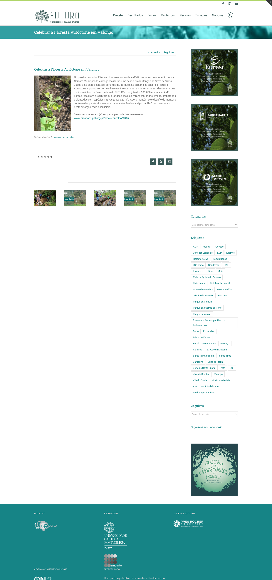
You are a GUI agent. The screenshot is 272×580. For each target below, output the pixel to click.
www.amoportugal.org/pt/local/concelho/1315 (101, 118)
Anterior (155, 52)
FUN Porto (198, 265)
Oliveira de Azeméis (203, 295)
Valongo (218, 374)
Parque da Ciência (202, 301)
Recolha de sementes (204, 343)
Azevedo (219, 246)
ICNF (226, 265)
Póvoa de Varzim (201, 337)
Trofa (222, 368)
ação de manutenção (63, 137)
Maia (220, 271)
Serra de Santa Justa (204, 368)
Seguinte (169, 52)
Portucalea (208, 331)
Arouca (206, 246)
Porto (196, 331)
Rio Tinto (197, 349)
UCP (232, 368)
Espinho (230, 252)
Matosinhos (199, 283)
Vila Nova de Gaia (221, 380)
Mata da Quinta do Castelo (207, 277)
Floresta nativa (200, 259)
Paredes (222, 295)
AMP (195, 246)
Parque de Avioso (202, 314)
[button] (230, 15)
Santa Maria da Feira (203, 355)
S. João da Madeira (217, 349)
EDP (219, 252)
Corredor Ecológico (203, 252)
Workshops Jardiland (204, 392)
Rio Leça (224, 343)
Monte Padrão (224, 289)
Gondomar (213, 265)
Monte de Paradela (203, 289)
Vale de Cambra (201, 374)
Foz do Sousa (220, 259)
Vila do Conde (200, 380)
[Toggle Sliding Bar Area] (268, 3)
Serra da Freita (215, 361)
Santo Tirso (225, 355)
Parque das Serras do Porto (207, 307)
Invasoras (198, 271)
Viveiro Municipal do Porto (206, 386)
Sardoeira (198, 361)
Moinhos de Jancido (220, 283)
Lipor (210, 271)
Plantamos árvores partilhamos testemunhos (209, 323)
